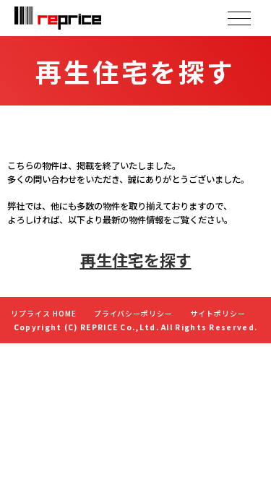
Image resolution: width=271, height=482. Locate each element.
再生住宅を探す (136, 259)
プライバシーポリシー (133, 313)
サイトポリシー (218, 313)
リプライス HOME (44, 313)
